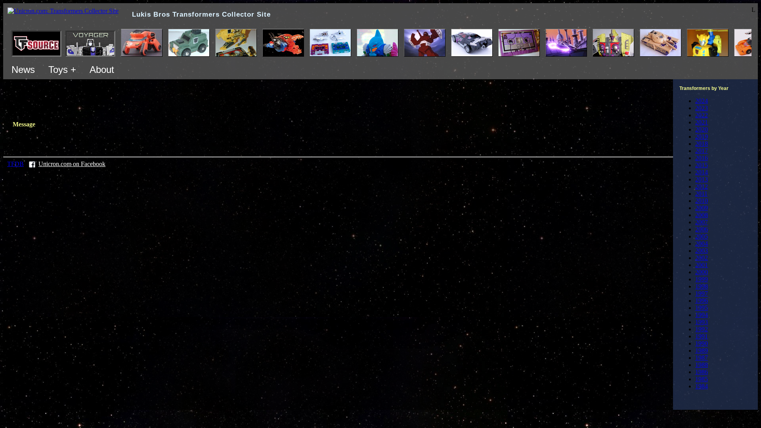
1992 (701, 329)
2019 (701, 136)
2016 (701, 158)
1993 (701, 322)
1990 (701, 343)
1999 (701, 279)
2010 (701, 200)
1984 (701, 386)
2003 (701, 250)
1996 (701, 300)
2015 (701, 165)
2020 (701, 129)
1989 (701, 350)
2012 (701, 186)
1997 (701, 293)
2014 (701, 172)
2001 (701, 265)
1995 (701, 307)
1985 (701, 379)
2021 (701, 122)
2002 (701, 257)
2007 (701, 222)
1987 (701, 357)
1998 (701, 286)
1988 (701, 364)
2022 (701, 115)
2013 (701, 179)
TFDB (15, 163)
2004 (701, 243)
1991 (701, 336)
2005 (701, 236)
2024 (701, 100)
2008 (701, 215)
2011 (701, 193)
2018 (701, 143)
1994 (701, 314)
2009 (701, 207)
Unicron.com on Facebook (71, 163)
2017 (701, 150)
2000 (701, 272)
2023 (701, 108)
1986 (701, 372)
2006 (701, 229)
